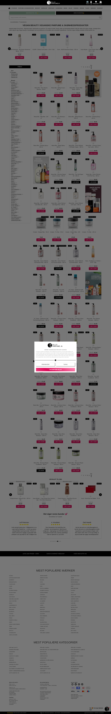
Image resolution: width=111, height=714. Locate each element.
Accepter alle (55, 369)
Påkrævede (45, 364)
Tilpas (65, 364)
